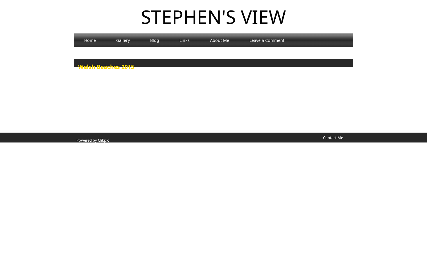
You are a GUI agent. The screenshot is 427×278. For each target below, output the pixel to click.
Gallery (123, 40)
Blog (154, 40)
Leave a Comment (267, 40)
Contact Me (333, 137)
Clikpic (103, 140)
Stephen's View (213, 16)
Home (90, 40)
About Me (219, 40)
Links (185, 40)
